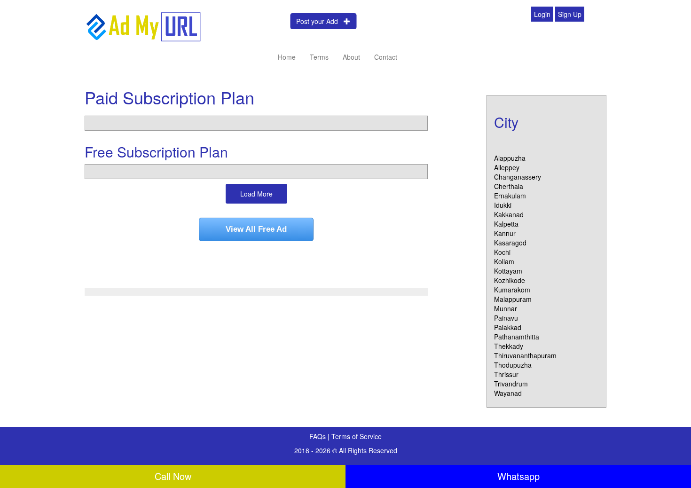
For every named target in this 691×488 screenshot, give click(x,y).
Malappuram (513, 299)
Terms (319, 57)
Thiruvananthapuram (525, 355)
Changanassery (517, 176)
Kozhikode (509, 280)
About (351, 57)
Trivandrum (511, 383)
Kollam (504, 261)
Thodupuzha (513, 365)
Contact (385, 57)
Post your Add (320, 21)
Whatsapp (518, 476)
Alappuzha (510, 158)
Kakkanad (509, 214)
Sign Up (569, 14)
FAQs (318, 436)
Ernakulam (510, 195)
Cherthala (508, 186)
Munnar (505, 308)
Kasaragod (510, 242)
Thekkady (508, 346)
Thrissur (506, 374)
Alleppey (506, 167)
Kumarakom (512, 289)
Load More (256, 193)
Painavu (506, 318)
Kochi (502, 252)
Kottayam (508, 270)
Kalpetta (506, 223)
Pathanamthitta (516, 336)
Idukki (502, 205)
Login (542, 14)
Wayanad (508, 393)
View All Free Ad (256, 229)
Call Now (173, 476)
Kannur (505, 233)
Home (287, 57)
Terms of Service (356, 436)
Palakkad (507, 327)
